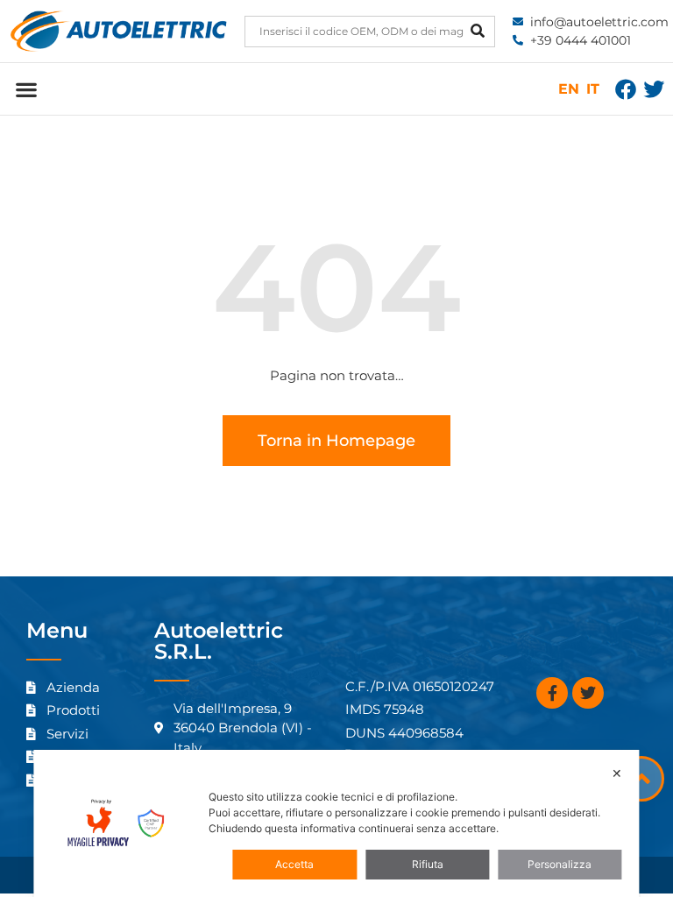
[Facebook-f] (552, 693)
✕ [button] (617, 773)
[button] (26, 89)
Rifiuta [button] (427, 864)
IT (592, 89)
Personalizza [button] (560, 864)
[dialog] (336, 823)
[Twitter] (653, 89)
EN (568, 89)
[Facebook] (625, 89)
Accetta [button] (294, 864)
